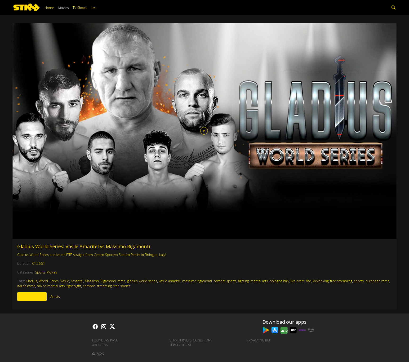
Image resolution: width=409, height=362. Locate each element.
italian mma (26, 286)
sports (359, 281)
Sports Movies (46, 272)
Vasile (64, 281)
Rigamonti (108, 281)
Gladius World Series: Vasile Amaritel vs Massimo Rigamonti (83, 246)
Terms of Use (180, 345)
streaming (104, 286)
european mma (377, 281)
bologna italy (279, 281)
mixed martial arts (51, 286)
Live (94, 7)
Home (49, 7)
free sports (121, 286)
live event (298, 281)
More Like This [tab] (32, 296)
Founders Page (105, 340)
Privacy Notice (259, 340)
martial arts (259, 281)
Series (54, 281)
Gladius (31, 281)
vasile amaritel (170, 281)
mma (121, 281)
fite (308, 281)
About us (100, 345)
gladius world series (142, 281)
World (43, 281)
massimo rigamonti (197, 281)
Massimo (92, 281)
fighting (243, 281)
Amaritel (77, 281)
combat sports (224, 281)
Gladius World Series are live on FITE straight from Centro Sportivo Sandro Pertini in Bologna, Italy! (91, 254)
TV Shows (80, 7)
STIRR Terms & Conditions (190, 340)
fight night (74, 286)
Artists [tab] (55, 296)
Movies (63, 7)
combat (89, 286)
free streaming (341, 281)
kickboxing (321, 281)
